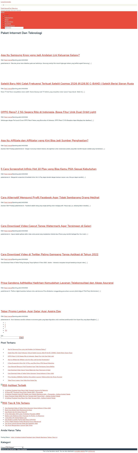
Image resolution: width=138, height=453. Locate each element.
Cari (2, 336)
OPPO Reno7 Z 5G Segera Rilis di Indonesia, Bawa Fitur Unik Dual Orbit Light (48, 112)
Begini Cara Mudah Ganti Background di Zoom (18, 410)
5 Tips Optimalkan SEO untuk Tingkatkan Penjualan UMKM (22, 414)
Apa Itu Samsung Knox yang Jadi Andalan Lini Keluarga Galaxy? (40, 55)
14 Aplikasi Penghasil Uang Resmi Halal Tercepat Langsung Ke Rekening (26, 390)
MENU (2, 12)
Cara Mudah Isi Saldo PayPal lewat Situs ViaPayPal (20, 419)
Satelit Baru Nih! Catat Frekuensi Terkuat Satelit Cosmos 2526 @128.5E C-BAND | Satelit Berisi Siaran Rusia (67, 83)
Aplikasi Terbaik (17, 385)
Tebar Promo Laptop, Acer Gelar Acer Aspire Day (31, 311)
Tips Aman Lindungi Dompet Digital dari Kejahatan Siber (21, 423)
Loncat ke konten (6, 2)
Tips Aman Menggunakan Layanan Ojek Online (18, 425)
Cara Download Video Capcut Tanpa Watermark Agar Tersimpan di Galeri (46, 226)
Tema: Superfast (22, 449)
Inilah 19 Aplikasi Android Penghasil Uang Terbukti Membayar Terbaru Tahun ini (34, 437)
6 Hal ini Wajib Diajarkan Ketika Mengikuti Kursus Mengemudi (23, 421)
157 (6, 330)
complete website (80, 451)
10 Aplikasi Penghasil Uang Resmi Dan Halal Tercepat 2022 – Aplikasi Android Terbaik (30, 398)
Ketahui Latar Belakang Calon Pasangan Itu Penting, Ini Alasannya (24, 416)
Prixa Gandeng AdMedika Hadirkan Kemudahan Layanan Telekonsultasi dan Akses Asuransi (57, 283)
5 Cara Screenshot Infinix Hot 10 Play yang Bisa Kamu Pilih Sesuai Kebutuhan (48, 169)
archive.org (91, 451)
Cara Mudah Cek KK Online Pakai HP (16, 412)
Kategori (3, 447)
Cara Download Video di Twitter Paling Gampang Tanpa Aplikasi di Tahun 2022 (49, 254)
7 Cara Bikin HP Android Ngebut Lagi (15, 418)
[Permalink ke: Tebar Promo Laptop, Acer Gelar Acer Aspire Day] (11, 306)
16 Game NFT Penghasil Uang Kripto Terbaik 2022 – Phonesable (24, 392)
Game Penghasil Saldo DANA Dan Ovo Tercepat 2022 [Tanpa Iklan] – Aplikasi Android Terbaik (32, 396)
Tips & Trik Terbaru (19, 403)
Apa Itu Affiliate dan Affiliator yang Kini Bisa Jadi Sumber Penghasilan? (44, 140)
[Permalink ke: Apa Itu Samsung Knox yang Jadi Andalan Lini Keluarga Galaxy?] (11, 50)
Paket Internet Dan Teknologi (9, 8)
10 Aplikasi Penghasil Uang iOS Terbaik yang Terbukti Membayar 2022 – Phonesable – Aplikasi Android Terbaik (37, 394)
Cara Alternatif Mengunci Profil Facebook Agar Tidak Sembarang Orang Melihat (50, 197)
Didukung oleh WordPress (8, 449)
